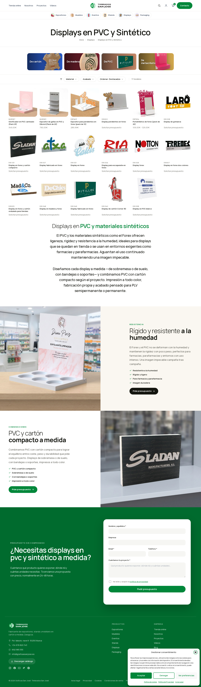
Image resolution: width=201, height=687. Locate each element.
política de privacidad (139, 582)
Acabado (87, 79)
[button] (195, 652)
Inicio (81, 40)
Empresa (112, 537)
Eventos (115, 638)
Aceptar (141, 675)
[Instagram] (10, 668)
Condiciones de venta (113, 680)
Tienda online (15, 5)
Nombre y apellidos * (117, 526)
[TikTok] (24, 668)
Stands (115, 643)
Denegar (164, 675)
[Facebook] (14, 668)
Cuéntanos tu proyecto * (119, 560)
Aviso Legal (179, 682)
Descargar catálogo (23, 661)
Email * (111, 549)
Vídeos (53, 5)
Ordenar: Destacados (110, 79)
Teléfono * (152, 549)
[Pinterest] (28, 668)
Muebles (116, 634)
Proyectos (41, 5)
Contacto (184, 5)
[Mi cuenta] (166, 5)
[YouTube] (19, 668)
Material (70, 79)
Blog (156, 647)
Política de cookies (150, 682)
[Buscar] (159, 5)
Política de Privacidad (166, 682)
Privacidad (87, 680)
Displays (91, 40)
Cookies (98, 680)
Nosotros (28, 5)
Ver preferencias (186, 675)
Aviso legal (75, 680)
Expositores (117, 629)
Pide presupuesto (142, 391)
